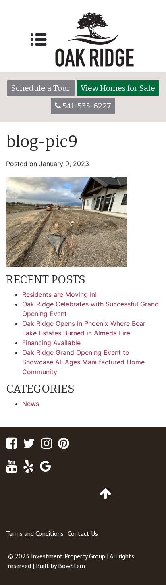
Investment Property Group (68, 556)
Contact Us (83, 533)
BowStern (71, 566)
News (30, 404)
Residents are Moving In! (59, 294)
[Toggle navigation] (38, 39)
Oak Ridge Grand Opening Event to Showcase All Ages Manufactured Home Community (83, 362)
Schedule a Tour (41, 88)
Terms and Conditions (35, 533)
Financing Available (51, 343)
